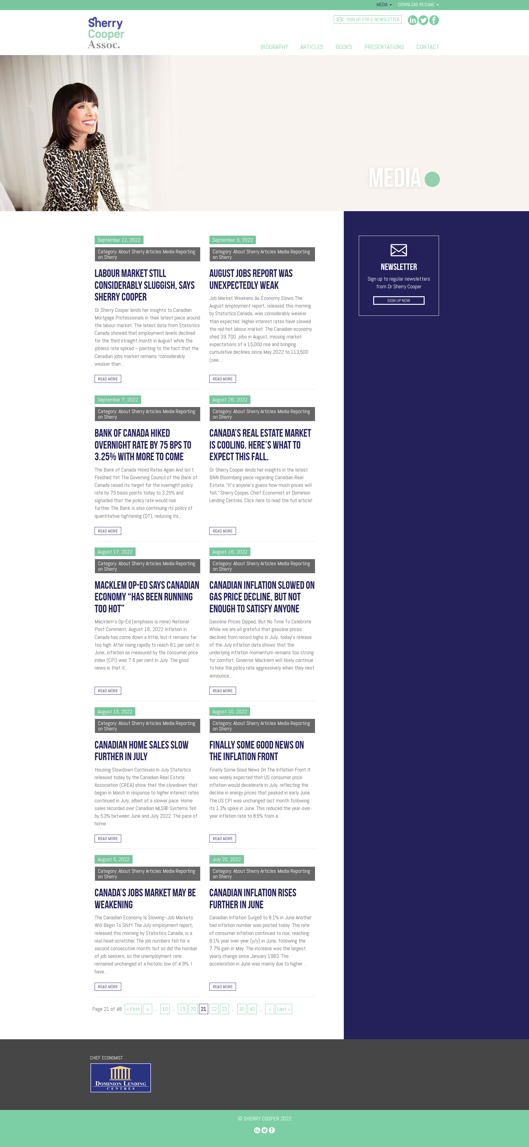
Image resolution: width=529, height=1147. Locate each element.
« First (133, 1008)
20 (193, 1008)
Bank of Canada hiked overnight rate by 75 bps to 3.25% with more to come (143, 444)
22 (214, 1008)
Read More (108, 379)
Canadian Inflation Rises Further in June (252, 898)
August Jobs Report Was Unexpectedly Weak (251, 279)
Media (383, 4)
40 (252, 1008)
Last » (283, 1008)
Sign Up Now (398, 300)
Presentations (384, 47)
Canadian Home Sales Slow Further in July (142, 751)
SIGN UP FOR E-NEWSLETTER (372, 19)
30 (242, 1008)
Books (344, 47)
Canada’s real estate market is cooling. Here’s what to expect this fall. (260, 444)
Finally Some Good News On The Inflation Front (256, 751)
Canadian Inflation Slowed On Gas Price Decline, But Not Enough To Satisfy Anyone (262, 597)
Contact (427, 47)
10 (165, 1008)
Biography (274, 47)
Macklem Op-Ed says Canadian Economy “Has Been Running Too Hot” (147, 597)
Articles (311, 47)
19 (183, 1008)
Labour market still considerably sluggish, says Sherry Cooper (145, 285)
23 (224, 1008)
